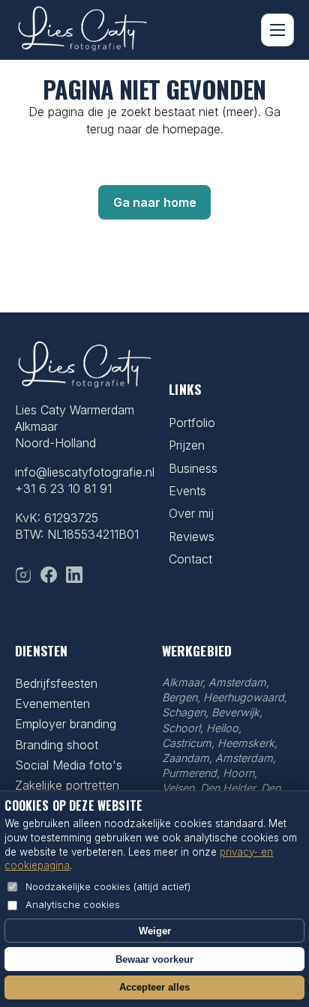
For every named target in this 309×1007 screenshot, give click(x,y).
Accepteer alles (154, 987)
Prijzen (187, 445)
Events (187, 490)
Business (193, 468)
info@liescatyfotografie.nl (84, 472)
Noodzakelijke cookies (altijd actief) (108, 886)
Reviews (191, 536)
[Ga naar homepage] (82, 29)
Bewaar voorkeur (155, 959)
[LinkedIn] (74, 574)
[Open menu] (277, 29)
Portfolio (192, 422)
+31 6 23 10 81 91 (63, 488)
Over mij (191, 513)
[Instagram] (23, 574)
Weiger (155, 931)
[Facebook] (48, 574)
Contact (190, 558)
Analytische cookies (73, 904)
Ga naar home (154, 202)
